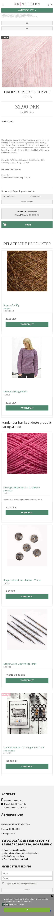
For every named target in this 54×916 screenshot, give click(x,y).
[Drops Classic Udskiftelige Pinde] (27, 634)
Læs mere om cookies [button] (14, 904)
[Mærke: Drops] (8, 125)
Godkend (27, 890)
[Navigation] (3, 4)
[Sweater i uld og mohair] (27, 362)
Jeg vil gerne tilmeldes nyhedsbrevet (27, 883)
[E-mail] (27, 878)
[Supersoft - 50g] (27, 276)
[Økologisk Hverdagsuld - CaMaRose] (27, 458)
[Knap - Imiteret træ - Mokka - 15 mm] (27, 551)
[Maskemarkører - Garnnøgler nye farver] (27, 718)
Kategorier (26, 10)
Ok (27, 910)
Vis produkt (27, 324)
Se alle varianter (27, 202)
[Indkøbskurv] (51, 4)
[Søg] (48, 4)
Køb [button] (28, 224)
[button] (27, 23)
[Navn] (27, 873)
